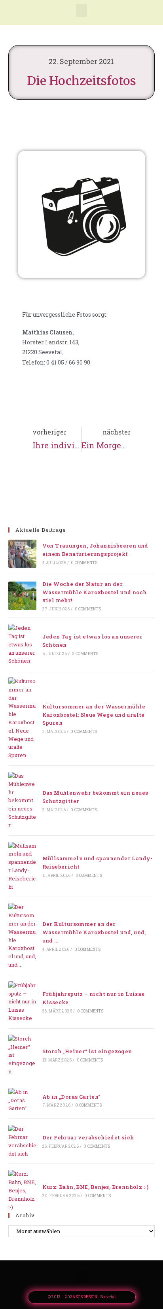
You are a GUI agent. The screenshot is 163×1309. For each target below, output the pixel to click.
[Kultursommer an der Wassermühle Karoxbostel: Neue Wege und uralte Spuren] (22, 718)
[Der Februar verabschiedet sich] (22, 1141)
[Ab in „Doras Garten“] (22, 1100)
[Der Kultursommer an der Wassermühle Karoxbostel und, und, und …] (22, 936)
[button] (81, 10)
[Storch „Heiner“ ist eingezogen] (22, 1055)
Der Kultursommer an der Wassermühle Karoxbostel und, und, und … (94, 932)
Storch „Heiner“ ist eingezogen (87, 1051)
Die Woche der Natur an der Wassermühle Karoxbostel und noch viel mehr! (94, 592)
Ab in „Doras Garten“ (71, 1096)
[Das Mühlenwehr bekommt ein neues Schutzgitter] (22, 800)
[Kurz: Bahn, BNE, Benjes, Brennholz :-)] (22, 1190)
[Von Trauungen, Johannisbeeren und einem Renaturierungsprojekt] (22, 554)
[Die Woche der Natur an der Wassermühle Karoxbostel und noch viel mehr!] (22, 596)
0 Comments (84, 562)
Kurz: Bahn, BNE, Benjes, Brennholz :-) (95, 1186)
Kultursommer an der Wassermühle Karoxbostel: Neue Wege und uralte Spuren (93, 715)
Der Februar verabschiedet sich (88, 1137)
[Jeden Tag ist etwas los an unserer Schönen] (22, 644)
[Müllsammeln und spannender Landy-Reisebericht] (22, 866)
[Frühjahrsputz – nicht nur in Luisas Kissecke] (22, 1001)
